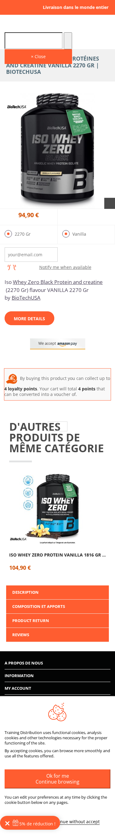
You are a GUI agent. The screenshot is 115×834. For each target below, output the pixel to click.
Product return (30, 620)
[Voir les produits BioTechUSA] (17, 107)
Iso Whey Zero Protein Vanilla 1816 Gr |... (57, 555)
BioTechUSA (26, 297)
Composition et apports (38, 606)
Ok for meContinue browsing (57, 778)
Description (25, 592)
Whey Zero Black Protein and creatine (58, 281)
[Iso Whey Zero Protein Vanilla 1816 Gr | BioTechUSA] (57, 508)
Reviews (20, 634)
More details (29, 318)
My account (18, 688)
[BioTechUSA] (18, 539)
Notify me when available (65, 267)
